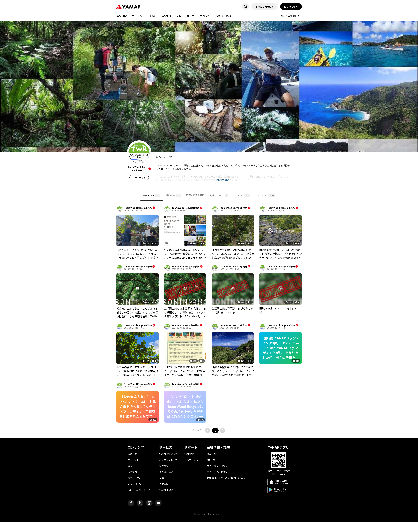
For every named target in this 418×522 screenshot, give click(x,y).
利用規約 (211, 460)
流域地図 (163, 484)
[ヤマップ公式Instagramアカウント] (149, 503)
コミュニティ (134, 478)
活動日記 (121, 16)
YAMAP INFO (190, 454)
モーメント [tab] (151, 195)
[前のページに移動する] (207, 430)
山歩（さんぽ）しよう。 (140, 490)
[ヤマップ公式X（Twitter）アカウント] (140, 503)
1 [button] (215, 430)
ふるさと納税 (223, 16)
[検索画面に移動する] (245, 6)
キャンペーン (134, 484)
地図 (152, 16)
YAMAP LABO (166, 490)
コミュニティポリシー (218, 472)
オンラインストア (168, 460)
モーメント (138, 16)
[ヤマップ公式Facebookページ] (131, 503)
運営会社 (211, 454)
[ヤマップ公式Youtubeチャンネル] (158, 503)
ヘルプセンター (294, 15)
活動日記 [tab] (173, 195)
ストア (190, 16)
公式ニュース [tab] (218, 195)
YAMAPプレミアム (168, 454)
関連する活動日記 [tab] (195, 195)
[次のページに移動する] (222, 430)
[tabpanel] (209, 319)
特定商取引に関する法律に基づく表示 (226, 478)
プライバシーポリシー (218, 466)
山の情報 (166, 16)
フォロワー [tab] (264, 195)
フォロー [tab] (241, 195)
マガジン (205, 16)
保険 (178, 16)
